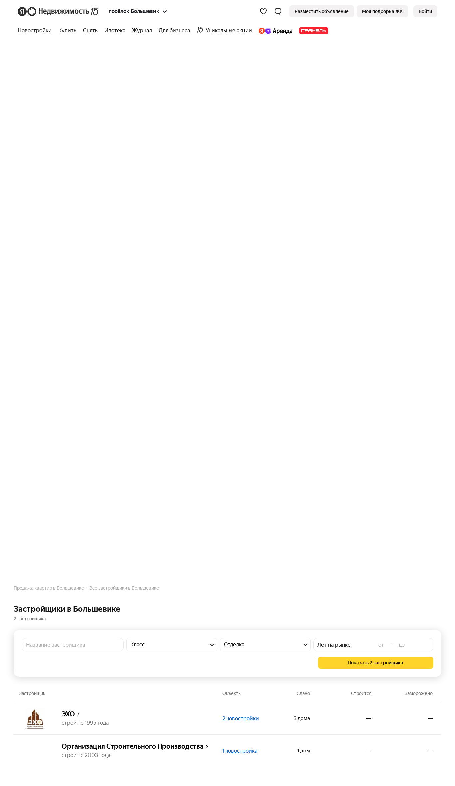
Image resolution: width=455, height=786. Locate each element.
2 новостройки (240, 718)
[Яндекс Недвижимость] (58, 11)
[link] (425, 11)
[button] (278, 11)
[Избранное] (263, 11)
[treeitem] (36, 31)
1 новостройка (239, 751)
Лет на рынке (334, 645)
